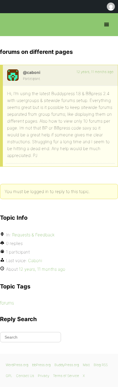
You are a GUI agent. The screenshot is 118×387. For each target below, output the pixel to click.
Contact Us (25, 376)
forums (7, 303)
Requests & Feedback (33, 234)
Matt (86, 365)
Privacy (43, 376)
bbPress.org (9, 24)
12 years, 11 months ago (94, 72)
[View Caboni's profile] (13, 75)
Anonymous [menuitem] (110, 6)
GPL (9, 376)
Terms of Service (66, 376)
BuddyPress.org (66, 365)
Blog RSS (101, 365)
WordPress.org (17, 365)
